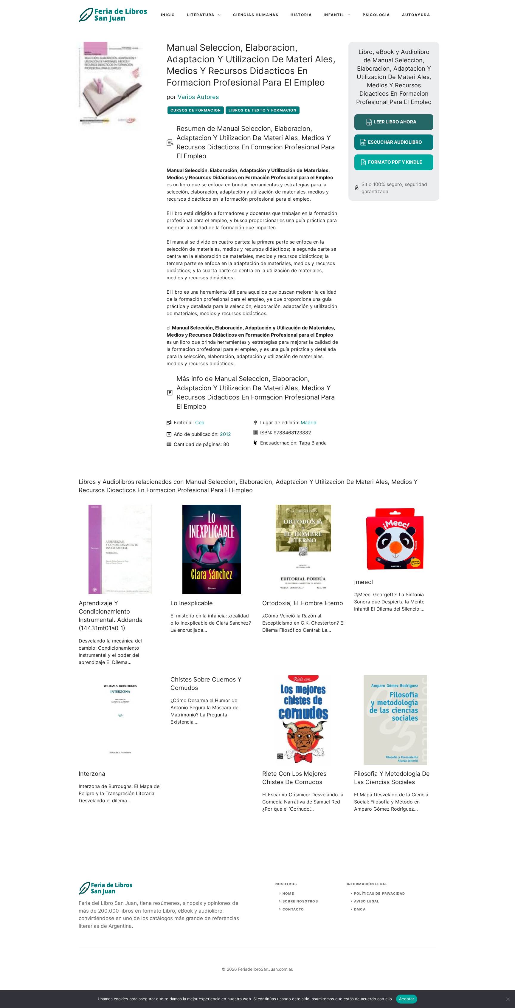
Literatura (201, 15)
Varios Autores (198, 96)
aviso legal (366, 901)
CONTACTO (293, 909)
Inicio (168, 15)
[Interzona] (120, 761)
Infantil (334, 15)
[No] (508, 999)
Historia (301, 15)
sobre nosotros (300, 901)
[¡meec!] (395, 569)
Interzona (92, 773)
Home (288, 893)
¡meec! (363, 582)
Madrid (309, 422)
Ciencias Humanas (256, 15)
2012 (225, 434)
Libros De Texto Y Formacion (262, 110)
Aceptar (406, 998)
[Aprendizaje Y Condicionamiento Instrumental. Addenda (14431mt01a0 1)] (120, 591)
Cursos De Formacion (195, 110)
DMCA (359, 909)
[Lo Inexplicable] (211, 591)
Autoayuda (416, 15)
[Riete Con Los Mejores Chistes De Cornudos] (303, 761)
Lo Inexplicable (191, 603)
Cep (199, 422)
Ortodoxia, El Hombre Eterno (302, 603)
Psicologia (376, 15)
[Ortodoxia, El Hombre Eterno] (303, 591)
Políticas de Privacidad (379, 893)
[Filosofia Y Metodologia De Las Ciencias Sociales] (395, 761)
